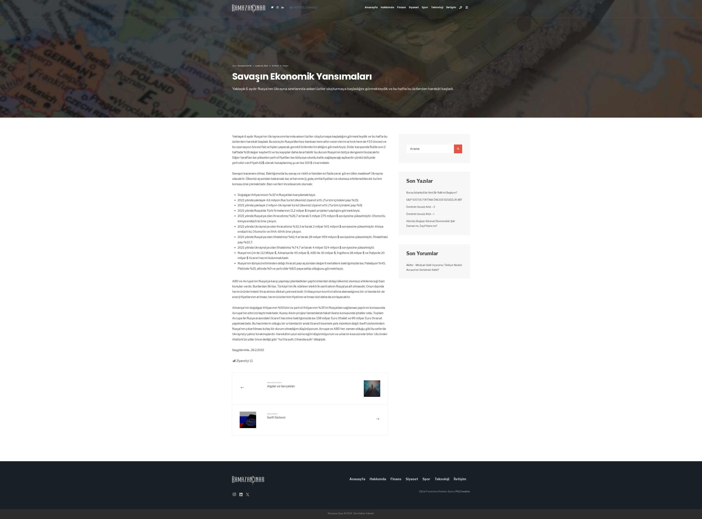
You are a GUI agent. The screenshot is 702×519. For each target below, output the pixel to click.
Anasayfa (371, 7)
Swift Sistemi (276, 416)
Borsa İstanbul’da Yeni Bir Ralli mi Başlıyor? (431, 192)
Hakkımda (387, 7)
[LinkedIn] (282, 7)
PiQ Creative (463, 491)
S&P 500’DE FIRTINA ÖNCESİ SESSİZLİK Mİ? (434, 199)
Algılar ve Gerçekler (281, 384)
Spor (425, 7)
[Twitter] (272, 7)
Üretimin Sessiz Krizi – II (420, 207)
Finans (401, 7)
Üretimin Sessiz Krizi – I (420, 214)
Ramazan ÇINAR (244, 66)
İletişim (451, 7)
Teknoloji (437, 7)
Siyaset (414, 7)
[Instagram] (277, 7)
